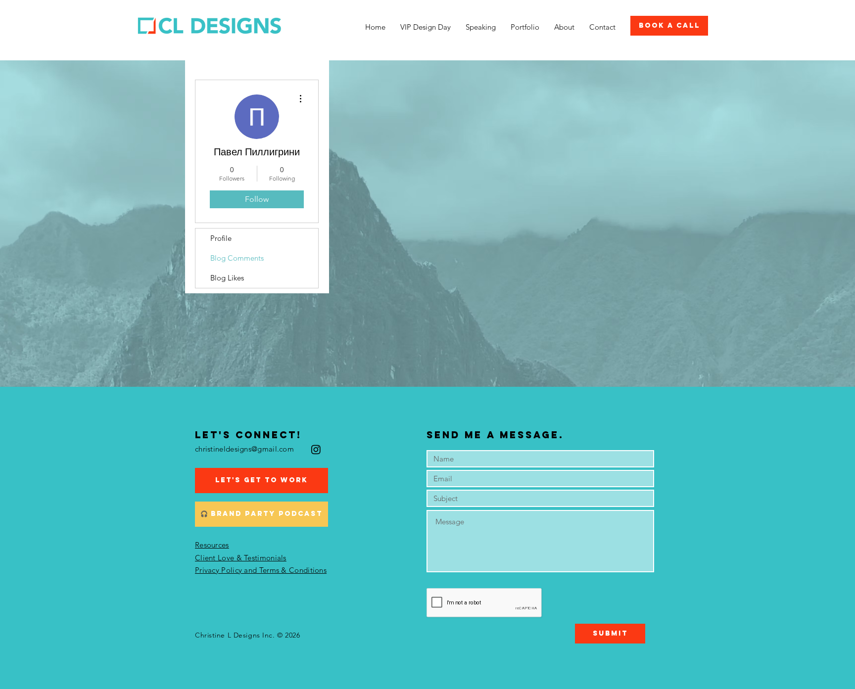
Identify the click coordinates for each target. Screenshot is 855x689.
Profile (221, 238)
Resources (212, 545)
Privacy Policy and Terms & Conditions (261, 570)
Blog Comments (237, 258)
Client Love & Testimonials (240, 557)
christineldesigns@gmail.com (244, 449)
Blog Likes (227, 277)
